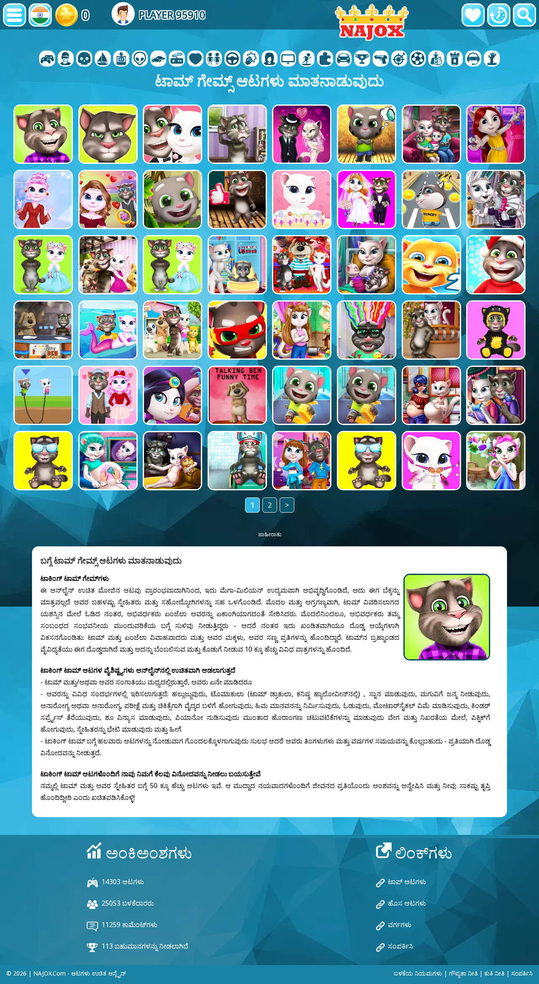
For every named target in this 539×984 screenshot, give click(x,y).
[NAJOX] (372, 22)
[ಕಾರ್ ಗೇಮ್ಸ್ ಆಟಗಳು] (158, 59)
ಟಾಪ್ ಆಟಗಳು (407, 881)
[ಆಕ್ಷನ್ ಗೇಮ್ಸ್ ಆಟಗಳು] (84, 59)
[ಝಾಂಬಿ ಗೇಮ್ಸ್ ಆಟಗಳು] (492, 59)
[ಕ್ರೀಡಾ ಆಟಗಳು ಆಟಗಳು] (417, 59)
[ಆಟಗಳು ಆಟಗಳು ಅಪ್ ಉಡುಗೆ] (214, 59)
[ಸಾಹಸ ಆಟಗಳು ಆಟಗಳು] (102, 59)
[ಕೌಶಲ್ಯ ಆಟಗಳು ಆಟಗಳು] (399, 59)
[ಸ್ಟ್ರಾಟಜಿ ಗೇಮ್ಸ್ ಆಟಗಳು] (436, 59)
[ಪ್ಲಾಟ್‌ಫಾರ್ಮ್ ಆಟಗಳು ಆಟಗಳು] (306, 59)
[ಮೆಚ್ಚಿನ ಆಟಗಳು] (473, 15)
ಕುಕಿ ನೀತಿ (494, 973)
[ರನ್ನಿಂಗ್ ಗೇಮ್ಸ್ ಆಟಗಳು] (362, 59)
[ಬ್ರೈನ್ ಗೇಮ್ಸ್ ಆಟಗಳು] (140, 59)
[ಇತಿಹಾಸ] (498, 15)
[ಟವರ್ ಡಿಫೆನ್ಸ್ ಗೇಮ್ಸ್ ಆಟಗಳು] (455, 59)
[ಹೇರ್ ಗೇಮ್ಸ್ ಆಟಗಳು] (269, 59)
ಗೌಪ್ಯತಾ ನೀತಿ (463, 973)
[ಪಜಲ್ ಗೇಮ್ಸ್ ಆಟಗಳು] (325, 59)
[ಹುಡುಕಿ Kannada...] (524, 15)
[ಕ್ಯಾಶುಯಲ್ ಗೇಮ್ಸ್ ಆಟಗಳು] (177, 59)
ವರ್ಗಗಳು (399, 924)
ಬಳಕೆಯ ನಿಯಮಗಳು (418, 973)
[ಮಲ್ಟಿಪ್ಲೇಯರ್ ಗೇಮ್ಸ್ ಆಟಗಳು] (288, 59)
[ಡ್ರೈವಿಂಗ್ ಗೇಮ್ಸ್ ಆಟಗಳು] (232, 59)
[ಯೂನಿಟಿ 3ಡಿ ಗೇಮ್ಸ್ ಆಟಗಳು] (473, 59)
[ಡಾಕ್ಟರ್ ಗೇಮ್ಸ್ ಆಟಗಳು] (195, 59)
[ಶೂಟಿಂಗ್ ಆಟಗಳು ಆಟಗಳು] (380, 59)
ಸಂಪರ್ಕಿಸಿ (400, 946)
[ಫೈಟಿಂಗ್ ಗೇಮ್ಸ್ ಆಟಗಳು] (251, 59)
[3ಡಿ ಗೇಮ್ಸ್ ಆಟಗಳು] (65, 59)
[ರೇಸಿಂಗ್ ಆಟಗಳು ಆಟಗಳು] (343, 59)
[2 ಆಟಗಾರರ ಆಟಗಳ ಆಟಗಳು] (47, 59)
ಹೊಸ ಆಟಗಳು (407, 903)
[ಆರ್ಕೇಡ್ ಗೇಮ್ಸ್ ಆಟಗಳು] (121, 59)
